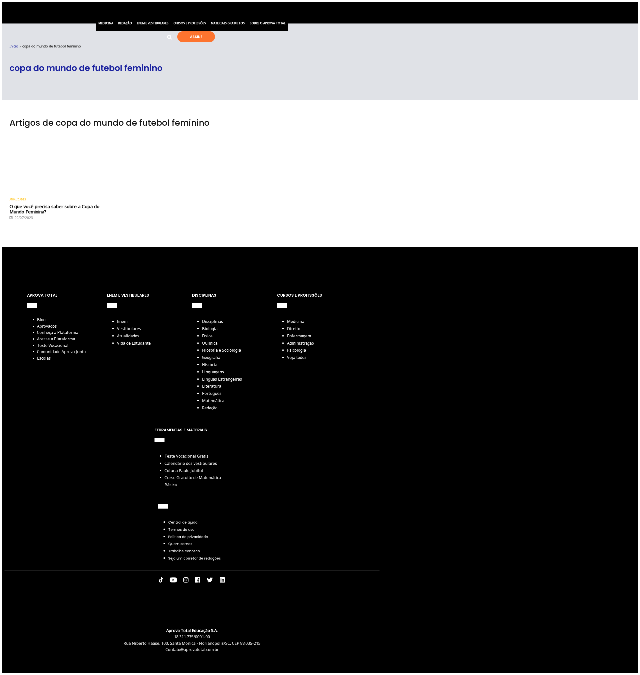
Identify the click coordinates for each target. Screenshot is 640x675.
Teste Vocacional (52, 345)
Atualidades (18, 199)
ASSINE (196, 36)
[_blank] (222, 581)
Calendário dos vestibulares (190, 463)
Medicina (295, 321)
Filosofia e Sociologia (221, 350)
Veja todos (296, 357)
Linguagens (213, 372)
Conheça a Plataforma (57, 332)
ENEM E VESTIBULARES (152, 23)
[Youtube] (173, 581)
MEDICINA (105, 23)
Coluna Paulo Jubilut (183, 470)
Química (210, 343)
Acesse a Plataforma (56, 339)
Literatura (211, 386)
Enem (122, 321)
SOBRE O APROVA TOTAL (268, 23)
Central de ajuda (183, 522)
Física (207, 336)
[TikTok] (161, 581)
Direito (293, 328)
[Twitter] (209, 581)
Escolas (44, 358)
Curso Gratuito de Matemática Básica (192, 481)
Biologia (210, 328)
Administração (300, 343)
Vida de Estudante (134, 343)
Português (212, 393)
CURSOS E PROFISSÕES (190, 23)
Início (14, 46)
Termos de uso (181, 529)
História (209, 364)
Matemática (213, 400)
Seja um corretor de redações (194, 558)
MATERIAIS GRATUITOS (228, 23)
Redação (210, 408)
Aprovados (47, 326)
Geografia (211, 357)
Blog (41, 319)
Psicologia (296, 350)
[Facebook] (197, 581)
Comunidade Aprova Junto (61, 351)
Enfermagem (299, 336)
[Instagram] (185, 581)
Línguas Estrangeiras (222, 379)
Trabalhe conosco (184, 551)
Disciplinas (212, 321)
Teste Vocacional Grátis (186, 456)
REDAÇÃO (125, 23)
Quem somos (180, 543)
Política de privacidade (188, 536)
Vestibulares (129, 328)
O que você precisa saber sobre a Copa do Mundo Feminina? (55, 209)
